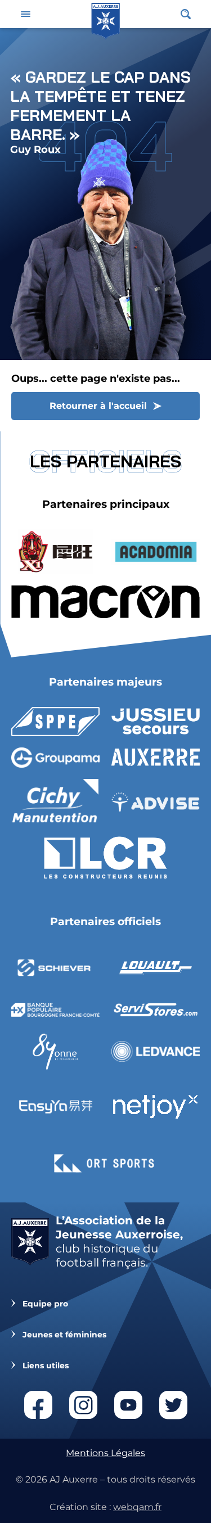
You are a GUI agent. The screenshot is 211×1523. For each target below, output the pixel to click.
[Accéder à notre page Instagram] (83, 1405)
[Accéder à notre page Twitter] (173, 1405)
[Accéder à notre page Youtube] (128, 1405)
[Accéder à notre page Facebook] (38, 1405)
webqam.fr (137, 1507)
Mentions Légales (105, 1453)
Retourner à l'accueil (98, 405)
